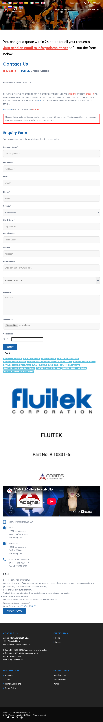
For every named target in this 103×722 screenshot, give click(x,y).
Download (7, 109)
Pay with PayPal (14, 611)
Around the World (61, 679)
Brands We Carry (60, 675)
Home (57, 10)
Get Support (81, 10)
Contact (95, 10)
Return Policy (10, 688)
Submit (10, 347)
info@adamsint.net (74, 3)
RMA (89, 10)
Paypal (56, 684)
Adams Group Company (21, 713)
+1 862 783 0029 (93, 3)
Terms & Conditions (13, 684)
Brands (64, 10)
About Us (71, 10)
